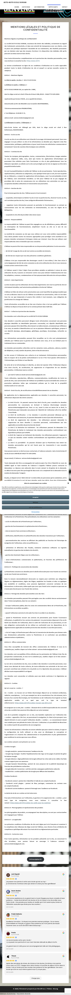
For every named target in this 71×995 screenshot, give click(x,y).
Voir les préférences (35, 507)
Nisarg (55, 989)
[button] (68, 483)
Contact (64, 7)
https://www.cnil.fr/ (33, 61)
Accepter (35, 497)
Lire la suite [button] (9, 907)
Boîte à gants (53, 7)
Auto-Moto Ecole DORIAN (15, 2)
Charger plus (35, 978)
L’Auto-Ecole (26, 7)
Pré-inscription (35, 512)
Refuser (35, 502)
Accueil (17, 7)
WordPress (41, 989)
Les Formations (39, 7)
